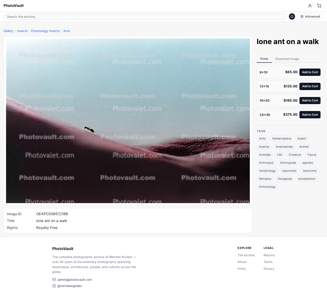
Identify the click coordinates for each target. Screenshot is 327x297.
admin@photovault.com (74, 279)
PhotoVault (14, 5)
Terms (268, 262)
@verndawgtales (69, 286)
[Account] (309, 6)
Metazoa (265, 178)
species (307, 162)
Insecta (264, 146)
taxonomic (289, 170)
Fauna (312, 154)
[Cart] (319, 6)
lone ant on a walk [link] (288, 41)
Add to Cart (310, 72)
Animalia (264, 154)
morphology (267, 170)
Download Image (287, 59)
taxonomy (310, 170)
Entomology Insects (45, 31)
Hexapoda (285, 178)
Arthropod (266, 162)
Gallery (9, 31)
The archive (246, 255)
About (242, 262)
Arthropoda (288, 162)
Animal (304, 146)
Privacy (269, 269)
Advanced (312, 16)
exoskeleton (306, 178)
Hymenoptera (281, 138)
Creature (295, 154)
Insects (22, 31)
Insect (302, 138)
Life (279, 154)
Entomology (267, 186)
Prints (264, 59)
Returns (269, 255)
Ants (66, 31)
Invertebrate (284, 146)
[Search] (292, 16)
